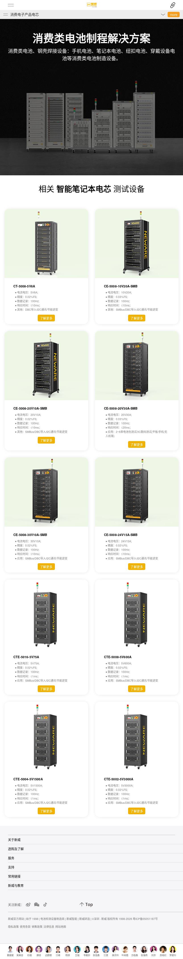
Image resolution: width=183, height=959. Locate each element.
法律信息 (49, 926)
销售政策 (37, 926)
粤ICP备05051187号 (145, 919)
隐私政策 (13, 926)
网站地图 (60, 926)
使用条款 (25, 926)
